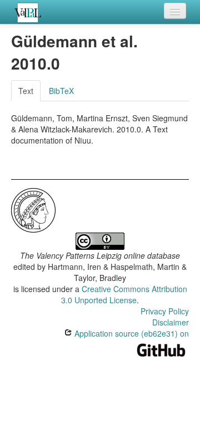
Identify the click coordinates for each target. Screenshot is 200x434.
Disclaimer (170, 322)
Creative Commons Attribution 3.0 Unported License (124, 294)
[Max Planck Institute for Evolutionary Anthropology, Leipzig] (33, 208)
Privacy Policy (165, 311)
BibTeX (61, 90)
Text (25, 90)
